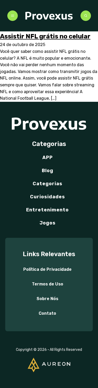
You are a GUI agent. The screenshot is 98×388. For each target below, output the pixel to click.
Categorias (47, 184)
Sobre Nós (47, 298)
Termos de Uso (47, 284)
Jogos (47, 223)
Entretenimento (47, 210)
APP (47, 157)
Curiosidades (47, 197)
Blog (47, 170)
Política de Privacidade (47, 269)
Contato (47, 313)
